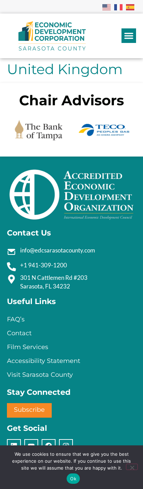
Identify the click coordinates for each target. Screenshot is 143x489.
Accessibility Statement (43, 361)
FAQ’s (16, 319)
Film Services (27, 347)
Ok (73, 478)
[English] (106, 6)
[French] (118, 6)
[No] (132, 467)
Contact (19, 333)
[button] (128, 35)
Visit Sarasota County (40, 375)
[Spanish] (130, 6)
